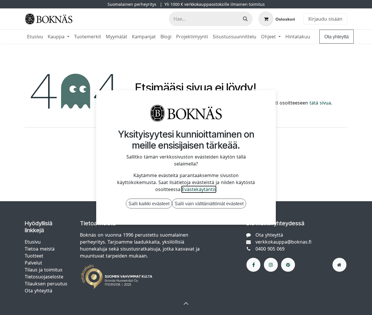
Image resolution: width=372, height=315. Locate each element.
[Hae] (245, 19)
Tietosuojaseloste (45, 277)
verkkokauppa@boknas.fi (283, 242)
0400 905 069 (270, 249)
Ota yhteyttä (336, 36)
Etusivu (33, 242)
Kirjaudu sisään (325, 19)
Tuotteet (34, 256)
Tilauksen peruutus (46, 284)
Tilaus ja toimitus (43, 270)
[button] (186, 303)
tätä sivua (320, 103)
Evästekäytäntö (199, 189)
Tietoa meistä (40, 249)
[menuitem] (35, 36)
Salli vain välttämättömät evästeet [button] (209, 203)
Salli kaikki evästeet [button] (148, 203)
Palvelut (33, 263)
